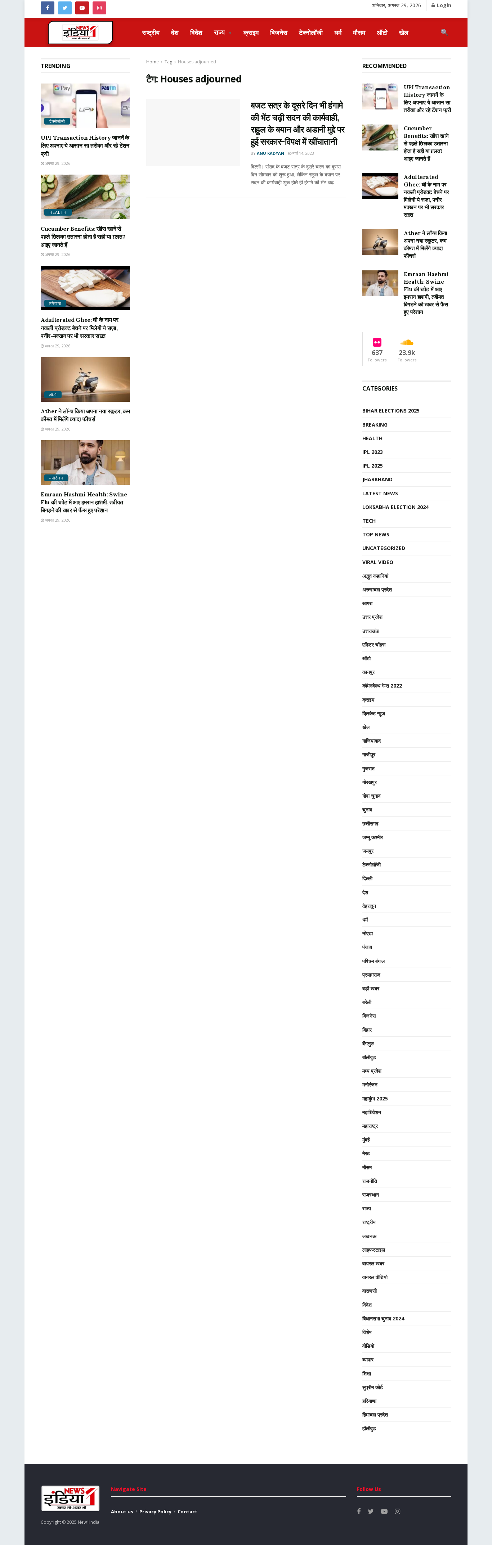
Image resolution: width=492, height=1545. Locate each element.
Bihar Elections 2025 (391, 410)
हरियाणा (55, 303)
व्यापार (368, 1359)
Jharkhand (377, 479)
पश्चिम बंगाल (373, 961)
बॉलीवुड (369, 1057)
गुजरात (368, 768)
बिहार (367, 1029)
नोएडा (367, 933)
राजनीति (369, 1180)
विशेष (367, 1332)
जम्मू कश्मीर (372, 837)
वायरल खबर (373, 1263)
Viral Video (377, 562)
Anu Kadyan (270, 153)
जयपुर (368, 850)
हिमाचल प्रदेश (375, 1414)
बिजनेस (278, 32)
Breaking (375, 424)
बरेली (366, 1002)
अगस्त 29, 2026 (57, 163)
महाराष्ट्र (370, 1125)
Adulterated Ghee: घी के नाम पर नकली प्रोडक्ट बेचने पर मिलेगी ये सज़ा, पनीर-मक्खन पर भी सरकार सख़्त (79, 327)
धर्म (337, 32)
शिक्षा (366, 1373)
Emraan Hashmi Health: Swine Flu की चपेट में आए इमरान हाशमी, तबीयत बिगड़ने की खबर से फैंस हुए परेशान (84, 502)
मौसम (359, 32)
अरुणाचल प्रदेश (377, 589)
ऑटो (382, 32)
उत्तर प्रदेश (372, 616)
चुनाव (367, 809)
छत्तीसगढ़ (370, 823)
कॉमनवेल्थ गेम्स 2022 (382, 685)
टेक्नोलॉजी (311, 32)
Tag (168, 62)
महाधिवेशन (371, 1112)
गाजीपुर (368, 754)
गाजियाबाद (371, 740)
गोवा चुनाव (371, 795)
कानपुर (368, 671)
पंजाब (367, 946)
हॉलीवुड (369, 1428)
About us (122, 1511)
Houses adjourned (197, 62)
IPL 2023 (372, 452)
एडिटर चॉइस (373, 644)
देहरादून (369, 905)
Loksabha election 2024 (395, 507)
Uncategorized (383, 548)
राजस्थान (370, 1194)
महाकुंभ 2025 (375, 1098)
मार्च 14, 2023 (302, 153)
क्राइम (251, 32)
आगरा (367, 603)
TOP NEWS (375, 534)
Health (58, 212)
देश (175, 32)
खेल (403, 32)
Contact (187, 1511)
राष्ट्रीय (151, 32)
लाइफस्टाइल (373, 1249)
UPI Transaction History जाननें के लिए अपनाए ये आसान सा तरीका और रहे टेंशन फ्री (85, 145)
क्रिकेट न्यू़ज (373, 713)
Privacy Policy (155, 1511)
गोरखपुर (369, 782)
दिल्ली (367, 878)
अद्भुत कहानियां (375, 575)
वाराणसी (369, 1290)
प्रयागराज (371, 974)
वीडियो (368, 1345)
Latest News (380, 493)
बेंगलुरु (368, 1043)
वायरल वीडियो (375, 1277)
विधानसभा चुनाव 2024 (383, 1318)
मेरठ (366, 1153)
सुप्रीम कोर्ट (372, 1387)
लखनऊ (369, 1236)
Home (152, 62)
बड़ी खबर (370, 988)
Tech (369, 520)
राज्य (223, 32)
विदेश (196, 32)
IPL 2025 (372, 465)
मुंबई (366, 1139)
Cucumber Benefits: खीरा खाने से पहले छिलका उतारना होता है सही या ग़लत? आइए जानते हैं (83, 236)
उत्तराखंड (370, 630)
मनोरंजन (56, 478)
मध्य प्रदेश (371, 1070)
